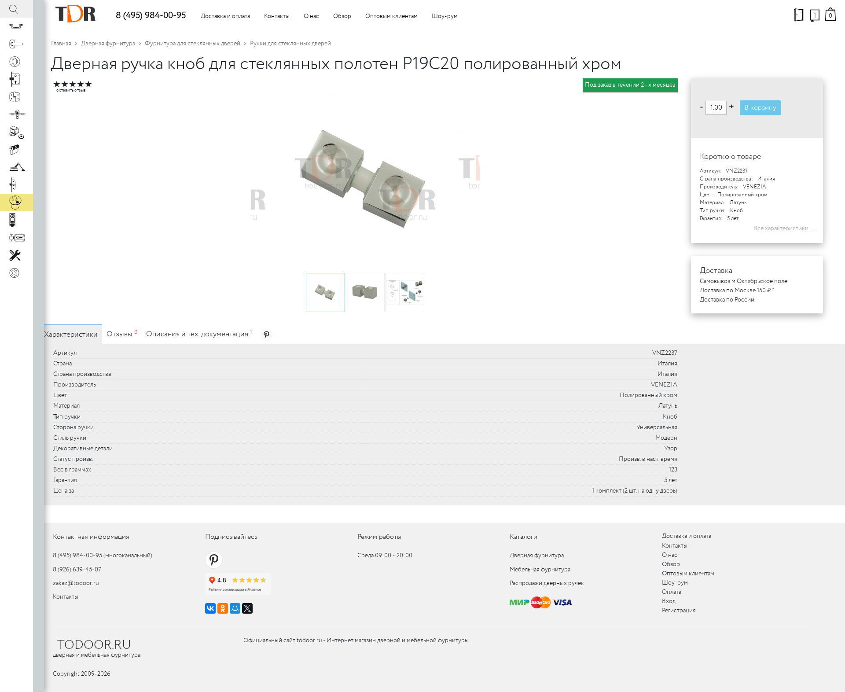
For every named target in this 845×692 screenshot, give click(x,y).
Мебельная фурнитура (540, 569)
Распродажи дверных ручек (547, 583)
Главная (61, 43)
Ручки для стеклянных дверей (290, 43)
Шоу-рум (445, 16)
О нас (311, 16)
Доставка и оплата (225, 16)
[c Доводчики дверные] (16, 167)
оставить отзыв (71, 90)
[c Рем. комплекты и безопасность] (16, 255)
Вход (669, 601)
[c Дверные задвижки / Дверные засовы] (16, 238)
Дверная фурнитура (108, 43)
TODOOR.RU (94, 645)
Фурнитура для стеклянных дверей (192, 43)
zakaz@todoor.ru (76, 583)
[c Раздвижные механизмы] (16, 114)
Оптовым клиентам (391, 16)
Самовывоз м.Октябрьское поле (743, 281)
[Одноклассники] (222, 608)
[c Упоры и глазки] (16, 132)
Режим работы (379, 537)
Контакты (277, 16)
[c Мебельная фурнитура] (16, 26)
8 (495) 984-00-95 (151, 15)
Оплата (671, 592)
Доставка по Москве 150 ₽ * (737, 290)
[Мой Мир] (235, 608)
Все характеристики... (783, 228)
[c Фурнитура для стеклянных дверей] (16, 202)
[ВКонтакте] (210, 608)
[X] (247, 608)
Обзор (342, 16)
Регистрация (679, 610)
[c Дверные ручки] (16, 44)
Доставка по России (727, 299)
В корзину (760, 108)
